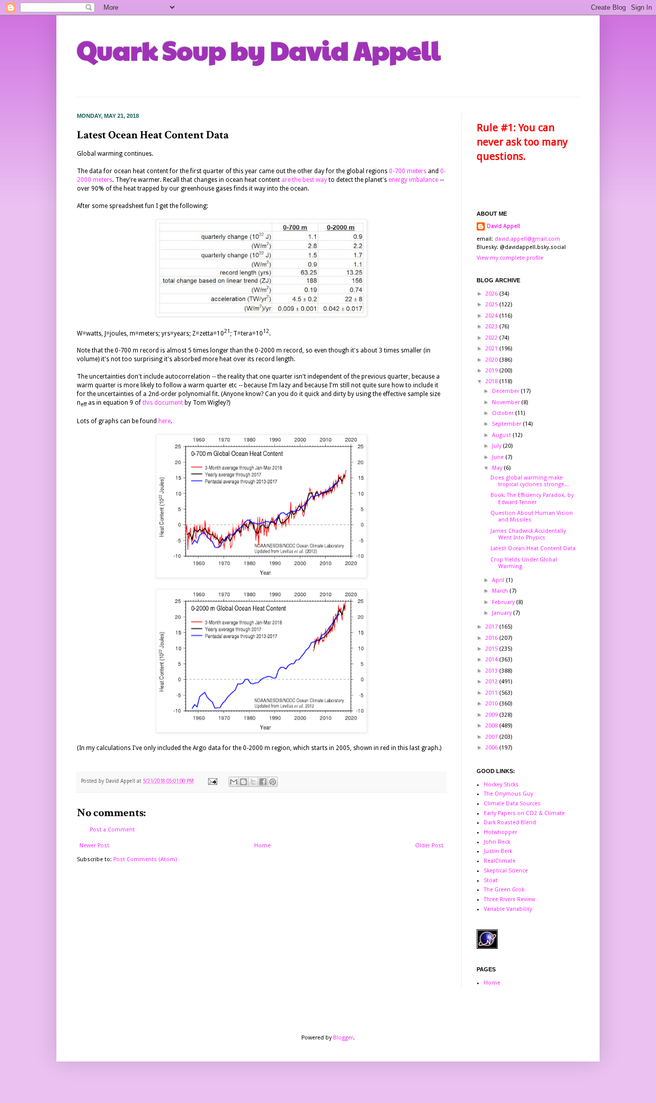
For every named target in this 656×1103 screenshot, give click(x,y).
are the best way (304, 179)
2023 (492, 326)
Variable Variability (508, 909)
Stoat (491, 880)
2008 (492, 725)
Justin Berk (498, 851)
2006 (492, 747)
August (502, 435)
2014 (492, 659)
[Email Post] (212, 781)
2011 (492, 693)
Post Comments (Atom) (145, 859)
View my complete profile (510, 258)
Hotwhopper (500, 832)
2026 (492, 293)
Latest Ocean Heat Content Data (533, 548)
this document (162, 402)
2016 (492, 638)
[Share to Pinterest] (273, 782)
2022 (492, 338)
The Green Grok (504, 889)
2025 (492, 304)
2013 (492, 671)
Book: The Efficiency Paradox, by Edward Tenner (531, 498)
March (500, 591)
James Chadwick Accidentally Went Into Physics (528, 534)
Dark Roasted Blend (510, 822)
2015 (492, 649)
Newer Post (94, 845)
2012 (492, 681)
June (498, 457)
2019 (492, 370)
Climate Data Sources (512, 803)
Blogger (343, 1037)
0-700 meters (407, 171)
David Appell (503, 226)
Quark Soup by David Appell (259, 50)
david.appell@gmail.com (527, 239)
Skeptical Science (506, 870)
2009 (492, 715)
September (507, 424)
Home (262, 845)
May (498, 468)
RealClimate (500, 861)
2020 (492, 360)
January (502, 613)
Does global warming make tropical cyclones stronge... (529, 481)
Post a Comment (112, 829)
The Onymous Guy (508, 793)
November (506, 402)
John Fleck (497, 842)
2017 (492, 626)
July (497, 446)
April (499, 580)
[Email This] (234, 782)
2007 (492, 737)
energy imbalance (413, 179)
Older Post (429, 845)
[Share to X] (253, 782)
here (164, 421)
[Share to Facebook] (263, 782)
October (503, 413)
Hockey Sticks (501, 784)
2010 (492, 703)
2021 (492, 348)
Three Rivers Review (509, 899)
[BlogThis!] (243, 782)
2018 (492, 381)
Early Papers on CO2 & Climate (524, 813)
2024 (492, 316)
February (504, 602)
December (506, 391)
